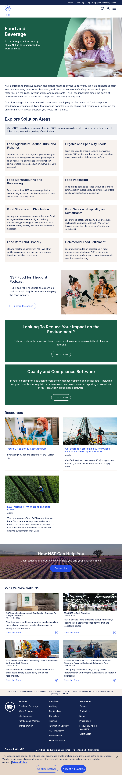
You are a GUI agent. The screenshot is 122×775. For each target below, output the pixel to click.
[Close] (117, 756)
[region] (61, 763)
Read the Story (13, 632)
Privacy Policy (19, 762)
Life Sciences (25, 716)
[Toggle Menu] (114, 8)
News (82, 716)
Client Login (81, 3)
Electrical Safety (57, 740)
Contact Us (84, 711)
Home (8, 15)
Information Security (59, 726)
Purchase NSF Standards (86, 750)
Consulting (54, 716)
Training (53, 721)
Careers (70, 3)
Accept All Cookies (74, 768)
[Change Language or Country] (102, 8)
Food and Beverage (29, 706)
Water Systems (26, 711)
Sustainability (55, 735)
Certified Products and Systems (53, 750)
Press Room (85, 721)
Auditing (53, 706)
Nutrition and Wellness (29, 721)
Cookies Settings (46, 768)
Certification (55, 711)
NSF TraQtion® (56, 730)
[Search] (108, 8)
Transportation (26, 726)
